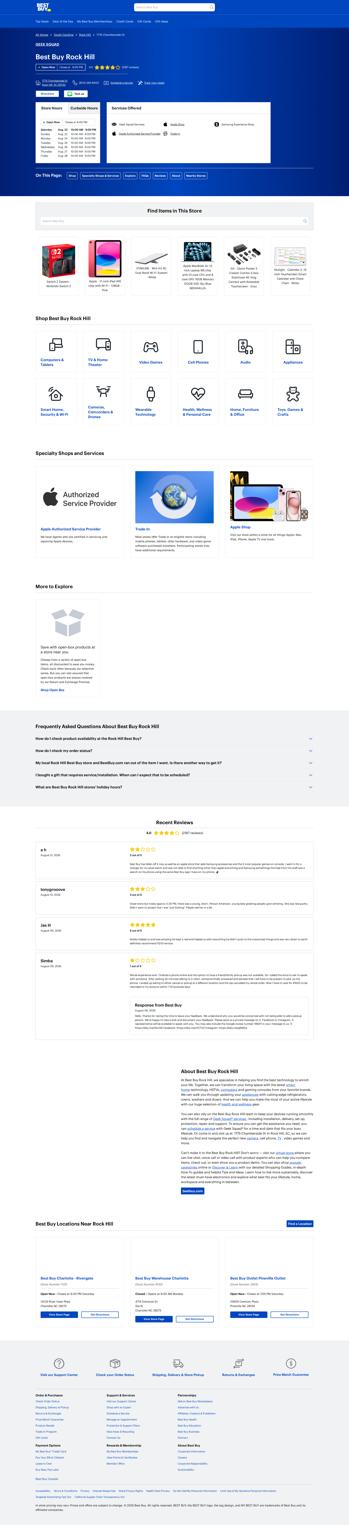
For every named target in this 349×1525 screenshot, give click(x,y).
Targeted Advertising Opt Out (53, 1497)
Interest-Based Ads (104, 1490)
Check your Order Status (115, 1375)
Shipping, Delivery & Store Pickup (178, 1375)
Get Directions (100, 1314)
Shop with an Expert (119, 1407)
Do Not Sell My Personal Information (195, 1490)
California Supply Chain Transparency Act (100, 1497)
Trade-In (142, 529)
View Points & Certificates (122, 1457)
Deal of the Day (63, 21)
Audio (245, 362)
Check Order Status (47, 1401)
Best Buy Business (188, 1431)
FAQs (145, 175)
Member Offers (116, 1463)
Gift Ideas (161, 21)
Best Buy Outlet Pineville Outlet (258, 1278)
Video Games (150, 362)
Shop (72, 175)
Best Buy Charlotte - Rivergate (67, 1278)
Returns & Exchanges (238, 1375)
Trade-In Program (46, 1431)
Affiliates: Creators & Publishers (196, 1413)
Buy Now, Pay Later (47, 1469)
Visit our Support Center (59, 1375)
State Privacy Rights (131, 1490)
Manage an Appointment (122, 1419)
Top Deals (42, 21)
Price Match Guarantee (291, 1374)
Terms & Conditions (65, 1490)
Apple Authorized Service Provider (71, 529)
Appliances (293, 362)
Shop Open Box (52, 690)
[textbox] (80, 539)
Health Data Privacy (158, 1490)
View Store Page (59, 1314)
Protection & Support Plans (123, 1425)
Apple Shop (240, 527)
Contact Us (113, 1437)
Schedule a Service (118, 1413)
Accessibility (43, 1490)
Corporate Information (191, 1451)
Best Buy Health (187, 1419)
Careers (182, 1457)
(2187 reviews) (130, 67)
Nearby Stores (196, 175)
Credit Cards (124, 21)
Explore (130, 175)
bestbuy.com (193, 1191)
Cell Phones (198, 362)
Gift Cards (144, 21)
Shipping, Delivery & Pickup (52, 1407)
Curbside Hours (84, 108)
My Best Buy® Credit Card (51, 1451)
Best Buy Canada (47, 1479)
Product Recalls (45, 1425)
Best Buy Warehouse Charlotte (162, 1278)
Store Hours (51, 108)
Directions (47, 93)
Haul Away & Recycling (120, 1431)
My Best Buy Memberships (94, 21)
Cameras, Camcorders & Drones (100, 412)
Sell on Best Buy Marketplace (195, 1401)
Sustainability (186, 1469)
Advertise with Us (188, 1407)
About (176, 175)
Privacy (85, 1490)
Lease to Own (44, 1463)
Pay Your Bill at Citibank (50, 1457)
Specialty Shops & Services (100, 175)
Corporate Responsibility (193, 1463)
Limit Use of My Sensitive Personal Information (248, 1490)
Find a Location (300, 1224)
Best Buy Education (189, 1425)
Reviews (160, 175)
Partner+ (183, 1437)
